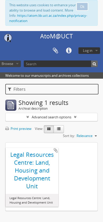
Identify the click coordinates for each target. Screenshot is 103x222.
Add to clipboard (55, 150)
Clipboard (55, 50)
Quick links (68, 50)
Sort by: (69, 135)
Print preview (20, 128)
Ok (82, 6)
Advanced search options (51, 117)
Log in (87, 50)
